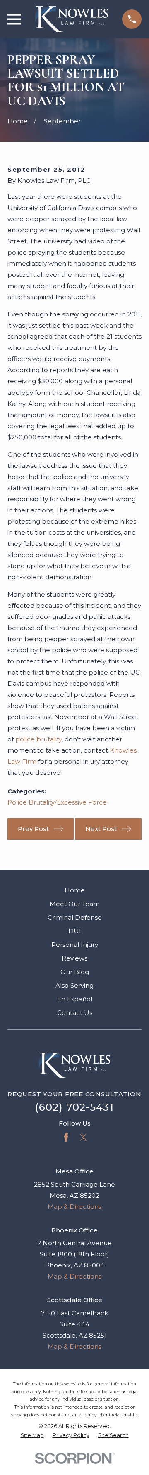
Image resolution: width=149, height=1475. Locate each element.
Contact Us (74, 1013)
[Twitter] (83, 1137)
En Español (74, 999)
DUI (74, 931)
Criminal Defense (75, 917)
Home (75, 890)
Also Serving (74, 985)
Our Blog (74, 972)
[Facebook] (66, 1137)
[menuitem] (32, 1435)
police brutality (38, 739)
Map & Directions (74, 1207)
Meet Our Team (75, 904)
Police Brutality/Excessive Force (57, 802)
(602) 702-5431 (74, 1107)
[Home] (71, 19)
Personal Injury (74, 945)
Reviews (74, 958)
